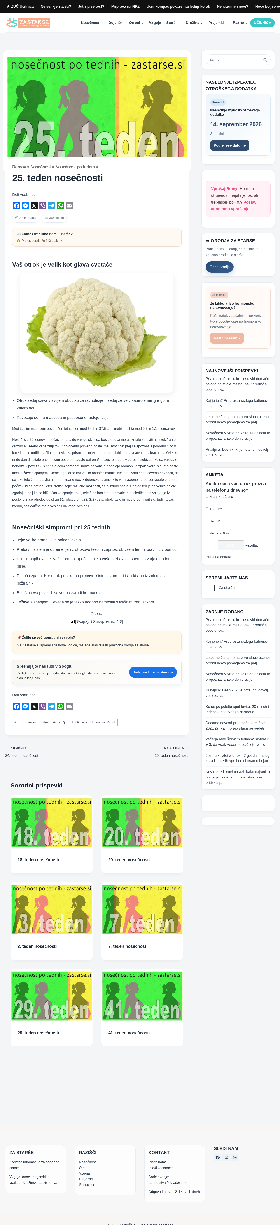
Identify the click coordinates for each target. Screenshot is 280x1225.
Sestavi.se (87, 1184)
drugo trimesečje (54, 722)
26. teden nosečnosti (172, 752)
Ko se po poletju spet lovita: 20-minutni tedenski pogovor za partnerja (237, 709)
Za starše (226, 588)
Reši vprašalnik (227, 338)
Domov (19, 166)
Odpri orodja (220, 267)
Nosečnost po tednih (75, 166)
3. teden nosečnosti (37, 946)
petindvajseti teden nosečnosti (94, 722)
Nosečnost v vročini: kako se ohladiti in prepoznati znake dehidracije (238, 436)
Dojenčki (116, 23)
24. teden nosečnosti (22, 752)
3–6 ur (215, 521)
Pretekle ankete (218, 557)
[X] (226, 1157)
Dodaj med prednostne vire (153, 672)
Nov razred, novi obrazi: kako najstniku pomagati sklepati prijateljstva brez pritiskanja (238, 777)
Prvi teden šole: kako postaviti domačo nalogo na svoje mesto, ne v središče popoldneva (237, 384)
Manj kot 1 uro (221, 497)
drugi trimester (25, 722)
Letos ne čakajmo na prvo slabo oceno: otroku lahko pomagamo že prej (238, 420)
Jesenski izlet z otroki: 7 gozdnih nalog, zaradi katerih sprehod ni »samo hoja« (238, 758)
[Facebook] (217, 1157)
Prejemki (86, 1179)
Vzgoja (155, 23)
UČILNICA (262, 23)
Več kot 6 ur (219, 533)
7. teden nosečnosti (127, 946)
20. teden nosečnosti (129, 859)
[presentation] (51, 822)
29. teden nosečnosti (38, 1032)
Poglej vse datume (230, 145)
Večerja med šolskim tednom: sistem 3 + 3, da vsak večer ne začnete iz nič (237, 742)
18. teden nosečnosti (38, 859)
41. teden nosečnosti (129, 1032)
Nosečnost (40, 166)
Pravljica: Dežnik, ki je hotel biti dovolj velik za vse (237, 452)
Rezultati (252, 545)
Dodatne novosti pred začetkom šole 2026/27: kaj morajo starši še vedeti (235, 726)
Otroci (83, 1167)
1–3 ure (216, 509)
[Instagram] (234, 1157)
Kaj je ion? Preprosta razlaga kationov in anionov (237, 403)
